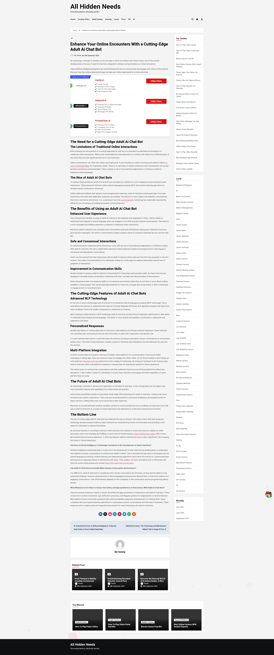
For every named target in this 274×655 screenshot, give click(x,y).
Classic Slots (181, 253)
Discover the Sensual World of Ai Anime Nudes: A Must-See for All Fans (152, 581)
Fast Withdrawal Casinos (185, 276)
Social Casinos (182, 457)
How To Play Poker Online (186, 45)
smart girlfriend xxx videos (144, 434)
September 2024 (182, 518)
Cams (116, 19)
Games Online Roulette (185, 129)
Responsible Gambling (184, 412)
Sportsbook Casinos (184, 463)
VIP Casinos (181, 480)
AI (134, 19)
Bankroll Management (184, 208)
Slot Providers (181, 451)
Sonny (79, 55)
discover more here (91, 361)
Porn (124, 19)
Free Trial (156, 81)
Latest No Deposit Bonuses (186, 135)
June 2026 (180, 513)
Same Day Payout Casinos (186, 434)
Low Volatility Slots (183, 344)
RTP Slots (180, 423)
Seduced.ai (100, 100)
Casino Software (182, 247)
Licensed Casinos (183, 321)
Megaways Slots (182, 355)
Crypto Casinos (182, 259)
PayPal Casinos (182, 389)
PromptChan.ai (102, 120)
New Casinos (181, 372)
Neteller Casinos (182, 366)
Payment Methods (183, 383)
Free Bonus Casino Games (186, 108)
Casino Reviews (182, 242)
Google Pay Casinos (184, 293)
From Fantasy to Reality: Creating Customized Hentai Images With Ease (86, 581)
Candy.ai (99, 80)
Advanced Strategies (184, 185)
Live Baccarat (181, 327)
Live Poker (180, 332)
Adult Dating (97, 19)
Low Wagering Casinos (185, 349)
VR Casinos (180, 491)
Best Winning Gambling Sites (187, 141)
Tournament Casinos (184, 468)
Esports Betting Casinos (185, 270)
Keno (178, 315)
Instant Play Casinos (184, 310)
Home (72, 19)
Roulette (179, 417)
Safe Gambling (181, 429)
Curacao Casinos (182, 264)
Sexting (108, 19)
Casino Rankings (182, 236)
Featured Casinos (183, 281)
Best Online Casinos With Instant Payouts (185, 625)
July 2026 (180, 507)
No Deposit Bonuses (184, 378)
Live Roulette (181, 338)
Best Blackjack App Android (186, 158)
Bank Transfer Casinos (184, 202)
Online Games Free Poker (186, 146)
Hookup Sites (83, 19)
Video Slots (180, 474)
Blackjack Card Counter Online (187, 163)
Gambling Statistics (183, 287)
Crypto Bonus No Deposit (186, 102)
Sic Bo (178, 446)
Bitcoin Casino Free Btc (185, 59)
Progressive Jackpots (184, 406)
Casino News (181, 230)
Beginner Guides (182, 213)
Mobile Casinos (182, 361)
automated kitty (127, 200)
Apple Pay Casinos (183, 196)
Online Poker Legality (184, 169)
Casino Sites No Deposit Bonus (188, 80)
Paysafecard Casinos (184, 395)
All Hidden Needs (95, 6)
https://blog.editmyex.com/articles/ (119, 463)
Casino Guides (181, 225)
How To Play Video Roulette (187, 152)
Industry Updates (182, 304)
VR (129, 19)
